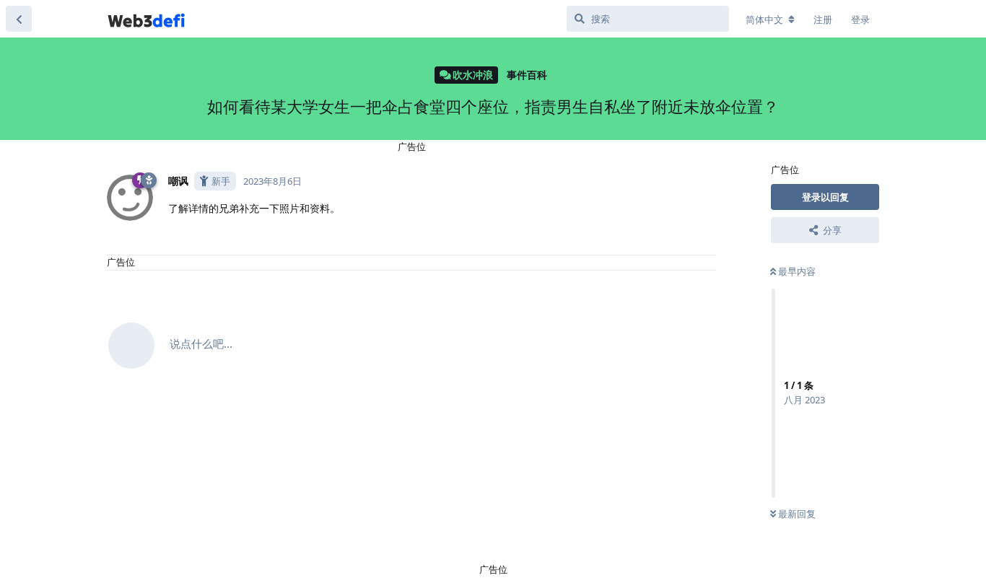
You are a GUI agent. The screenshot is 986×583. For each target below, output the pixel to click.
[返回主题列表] (19, 19)
